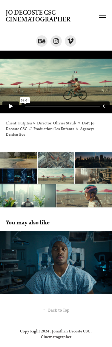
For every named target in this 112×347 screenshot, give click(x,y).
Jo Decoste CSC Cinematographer (38, 16)
